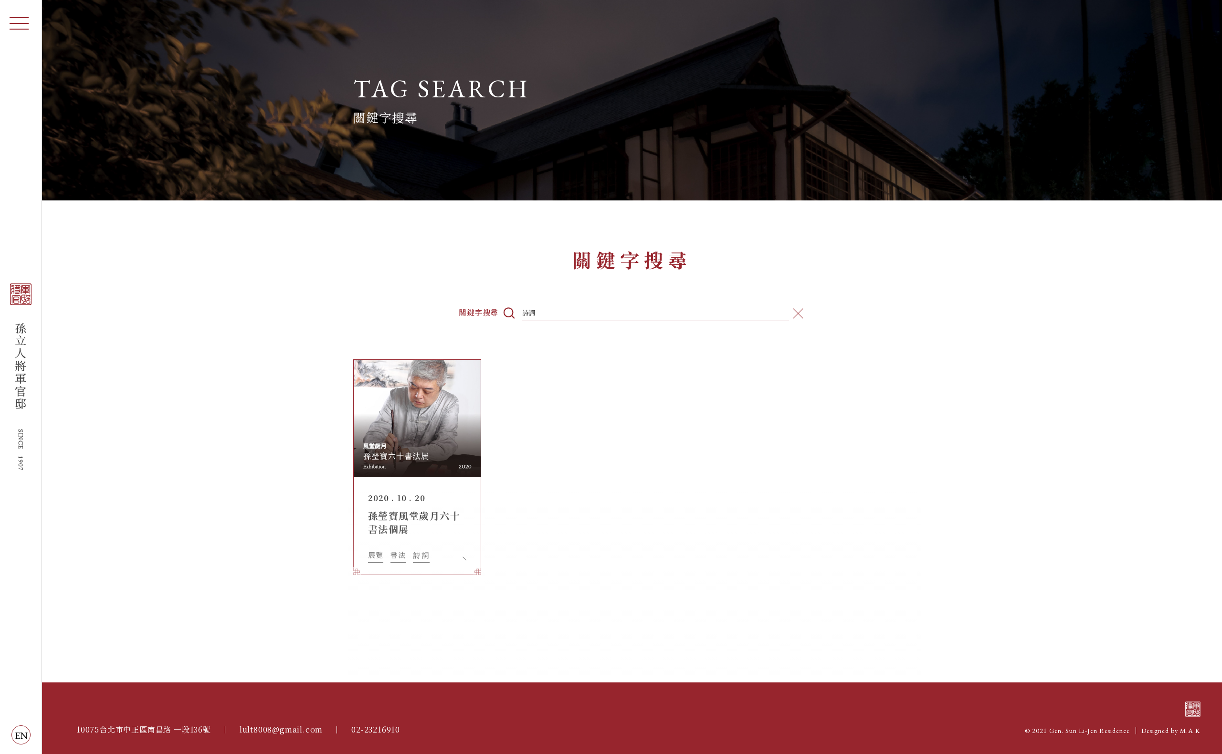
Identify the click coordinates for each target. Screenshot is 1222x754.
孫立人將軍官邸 (21, 377)
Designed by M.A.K (1171, 730)
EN (21, 735)
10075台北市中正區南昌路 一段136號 (143, 729)
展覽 (375, 555)
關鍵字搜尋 (478, 313)
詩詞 (421, 555)
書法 (398, 555)
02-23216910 (375, 729)
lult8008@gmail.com (281, 729)
